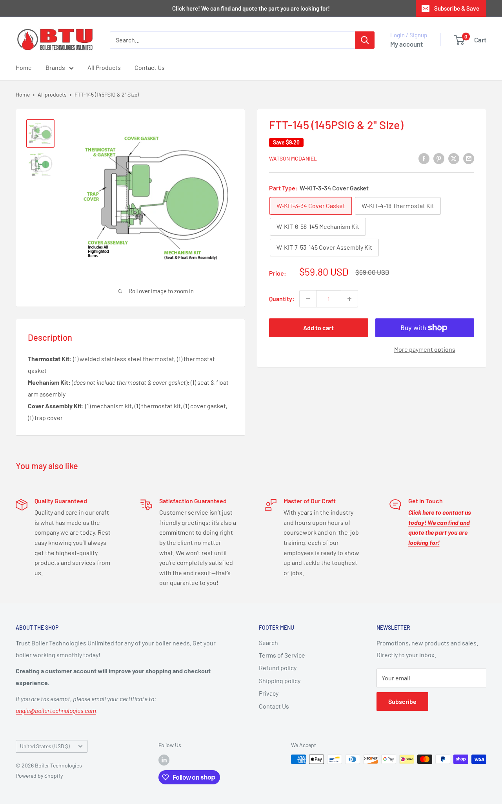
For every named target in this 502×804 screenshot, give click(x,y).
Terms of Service (282, 655)
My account (406, 44)
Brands (55, 67)
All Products (104, 67)
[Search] (365, 40)
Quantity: (282, 298)
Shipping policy (279, 680)
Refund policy (277, 667)
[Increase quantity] (349, 299)
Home (24, 67)
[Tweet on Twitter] (453, 158)
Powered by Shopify (39, 775)
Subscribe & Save (456, 8)
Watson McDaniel (293, 158)
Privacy (268, 693)
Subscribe (402, 701)
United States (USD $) (45, 746)
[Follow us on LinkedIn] (163, 760)
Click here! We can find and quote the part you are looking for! (251, 8)
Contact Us (150, 67)
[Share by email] (468, 158)
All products (52, 94)
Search (268, 642)
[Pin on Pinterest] (438, 158)
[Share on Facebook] (423, 158)
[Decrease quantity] (308, 299)
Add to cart (318, 327)
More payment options (424, 349)
